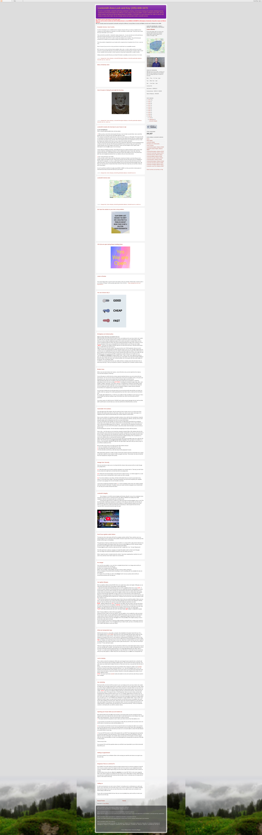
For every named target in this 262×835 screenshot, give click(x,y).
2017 (149, 105)
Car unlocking (101, 682)
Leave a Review (101, 276)
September (151, 119)
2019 (149, 107)
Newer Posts (101, 800)
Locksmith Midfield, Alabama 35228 (154, 156)
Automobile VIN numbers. (104, 408)
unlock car (108, 59)
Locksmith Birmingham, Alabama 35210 (155, 151)
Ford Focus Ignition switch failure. (106, 534)
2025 (149, 116)
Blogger (138, 829)
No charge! (100, 562)
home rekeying (110, 58)
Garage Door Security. (103, 462)
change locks (103, 58)
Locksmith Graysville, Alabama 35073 (155, 157)
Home (124, 800)
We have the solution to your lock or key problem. (110, 209)
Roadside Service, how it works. (106, 27)
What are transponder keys (104, 630)
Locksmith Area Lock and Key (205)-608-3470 (123, 8)
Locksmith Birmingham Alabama (121, 58)
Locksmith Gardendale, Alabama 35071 (155, 153)
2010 (149, 99)
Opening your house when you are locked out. (109, 711)
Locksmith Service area (103, 178)
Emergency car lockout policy (105, 334)
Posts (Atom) (106, 803)
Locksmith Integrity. (102, 493)
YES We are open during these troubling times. (110, 244)
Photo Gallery (150, 140)
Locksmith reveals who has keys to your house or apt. (111, 127)
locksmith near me (101, 59)
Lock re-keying (101, 658)
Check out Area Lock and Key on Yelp (155, 169)
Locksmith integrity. (153, 120)
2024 (149, 114)
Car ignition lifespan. (102, 582)
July (150, 117)
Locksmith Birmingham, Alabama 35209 (155, 161)
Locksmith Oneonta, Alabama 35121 (154, 154)
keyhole (140, 666)
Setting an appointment (103, 752)
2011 (149, 101)
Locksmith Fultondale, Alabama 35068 (155, 162)
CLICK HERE (110, 634)
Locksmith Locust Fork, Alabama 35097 (155, 166)
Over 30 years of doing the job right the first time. (110, 90)
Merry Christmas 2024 (103, 64)
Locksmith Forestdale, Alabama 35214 (155, 164)
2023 (149, 112)
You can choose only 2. (103, 292)
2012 (149, 103)
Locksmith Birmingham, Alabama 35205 (155, 147)
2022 (149, 110)
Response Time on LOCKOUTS (106, 763)
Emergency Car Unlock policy (153, 143)
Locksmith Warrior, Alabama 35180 (154, 159)
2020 (149, 108)
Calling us (100, 783)
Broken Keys (100, 369)
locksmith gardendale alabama (135, 58)
